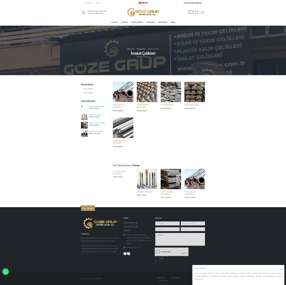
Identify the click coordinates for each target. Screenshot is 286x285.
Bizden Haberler (137, 22)
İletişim (98, 3)
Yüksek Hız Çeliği (95, 115)
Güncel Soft (98, 279)
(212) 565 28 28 (193, 11)
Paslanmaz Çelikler (96, 131)
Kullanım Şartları (163, 281)
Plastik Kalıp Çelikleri (96, 106)
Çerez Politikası (161, 278)
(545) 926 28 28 (193, 13)
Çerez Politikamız (200, 268)
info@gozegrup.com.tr (133, 247)
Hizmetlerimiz (162, 22)
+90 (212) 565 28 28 (130, 223)
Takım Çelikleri (88, 89)
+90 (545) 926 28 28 (130, 227)
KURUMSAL (124, 22)
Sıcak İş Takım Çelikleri (97, 123)
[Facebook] (125, 253)
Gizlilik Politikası (175, 278)
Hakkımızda (89, 3)
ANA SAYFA (114, 22)
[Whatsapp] (5, 271)
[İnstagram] (128, 253)
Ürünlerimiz (150, 22)
